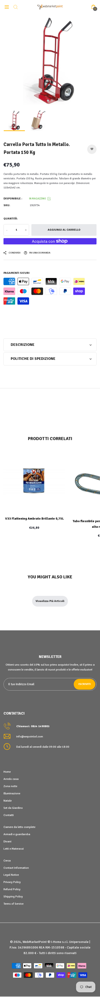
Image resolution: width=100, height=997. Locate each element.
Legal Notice (11, 875)
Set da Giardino (13, 808)
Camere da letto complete (19, 827)
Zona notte (10, 786)
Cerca (7, 860)
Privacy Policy (12, 882)
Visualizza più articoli (50, 601)
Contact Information (16, 868)
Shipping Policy (13, 896)
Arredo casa (11, 779)
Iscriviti (84, 684)
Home (7, 772)
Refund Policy (11, 889)
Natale (7, 800)
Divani (7, 841)
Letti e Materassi (13, 849)
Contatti (8, 815)
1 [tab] (48, 101)
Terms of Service (13, 904)
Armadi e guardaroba (16, 834)
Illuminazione (11, 793)
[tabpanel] (50, 60)
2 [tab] (52, 100)
